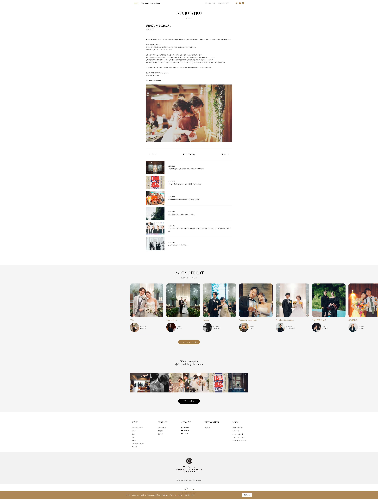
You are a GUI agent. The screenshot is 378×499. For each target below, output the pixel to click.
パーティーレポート (138, 443)
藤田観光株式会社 (238, 427)
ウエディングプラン (224, 3)
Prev (154, 154)
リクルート (236, 431)
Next (223, 154)
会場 (133, 437)
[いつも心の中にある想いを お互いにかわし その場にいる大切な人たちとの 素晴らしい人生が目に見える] (199, 382)
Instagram (186, 427)
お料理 (134, 440)
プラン (134, 431)
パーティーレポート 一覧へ (189, 342)
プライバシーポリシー (239, 440)
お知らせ (207, 427)
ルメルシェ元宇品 (238, 434)
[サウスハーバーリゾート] (151, 3)
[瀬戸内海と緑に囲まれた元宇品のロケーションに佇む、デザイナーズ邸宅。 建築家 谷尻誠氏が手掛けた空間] (140, 382)
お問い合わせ (162, 427)
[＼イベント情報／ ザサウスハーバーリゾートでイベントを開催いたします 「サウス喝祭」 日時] (218, 382)
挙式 (133, 434)
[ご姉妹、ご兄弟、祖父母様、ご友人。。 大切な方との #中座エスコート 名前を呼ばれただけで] (179, 382)
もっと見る (190, 401)
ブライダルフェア (210, 3)
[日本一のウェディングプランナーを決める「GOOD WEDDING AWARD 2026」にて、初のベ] (159, 382)
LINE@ (186, 433)
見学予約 (160, 434)
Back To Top (189, 154)
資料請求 (160, 431)
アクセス (134, 447)
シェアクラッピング (239, 437)
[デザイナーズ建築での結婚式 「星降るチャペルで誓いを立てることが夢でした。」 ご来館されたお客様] (238, 382)
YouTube (186, 430)
